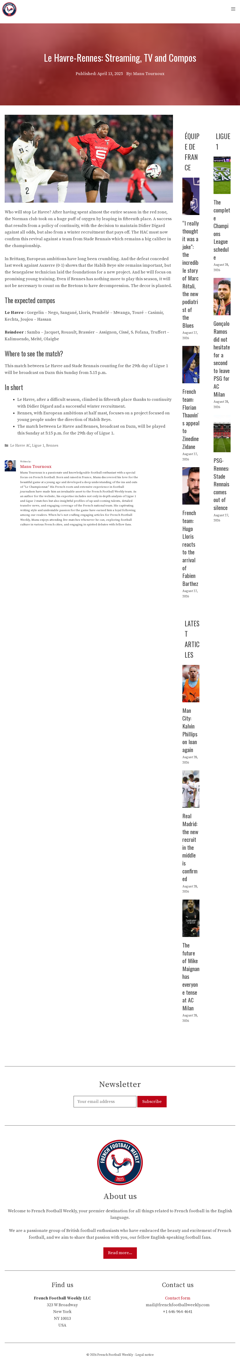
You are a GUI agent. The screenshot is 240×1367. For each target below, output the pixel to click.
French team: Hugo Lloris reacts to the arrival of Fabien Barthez (190, 547)
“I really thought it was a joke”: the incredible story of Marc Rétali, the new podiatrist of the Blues (190, 274)
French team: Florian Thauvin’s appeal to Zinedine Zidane (190, 418)
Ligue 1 (38, 445)
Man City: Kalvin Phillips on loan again (189, 730)
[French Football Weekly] (9, 9)
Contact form (177, 1298)
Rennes (52, 445)
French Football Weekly (115, 1355)
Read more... (120, 1253)
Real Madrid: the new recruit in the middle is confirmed (190, 847)
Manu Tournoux (35, 466)
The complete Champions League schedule (222, 229)
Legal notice (144, 1355)
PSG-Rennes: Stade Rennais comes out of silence (221, 484)
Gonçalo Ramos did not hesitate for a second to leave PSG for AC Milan (222, 358)
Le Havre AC (20, 445)
